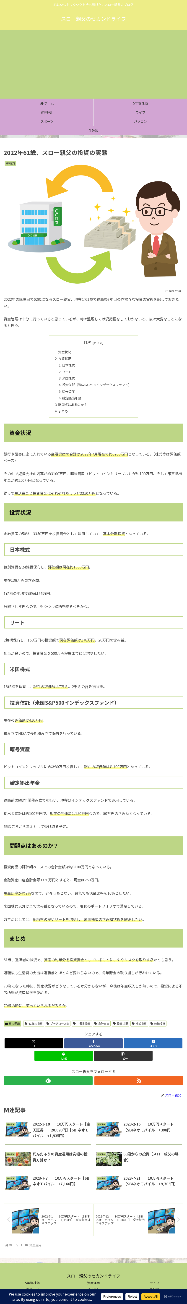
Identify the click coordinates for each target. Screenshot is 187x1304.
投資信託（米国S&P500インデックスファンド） (96, 384)
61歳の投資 (36, 1023)
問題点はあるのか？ (72, 404)
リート (67, 371)
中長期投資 (84, 1023)
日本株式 (68, 365)
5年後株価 (32, 1282)
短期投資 (159, 1023)
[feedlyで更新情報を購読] (48, 1080)
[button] (123, 1056)
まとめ (63, 410)
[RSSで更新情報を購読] (138, 1080)
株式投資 (141, 1023)
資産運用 (14, 1023)
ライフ (154, 1282)
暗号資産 (68, 391)
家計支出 (103, 1023)
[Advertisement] (93, 64)
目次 (87, 342)
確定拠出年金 (71, 397)
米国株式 (68, 378)
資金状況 (64, 351)
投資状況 (64, 358)
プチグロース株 (59, 1023)
